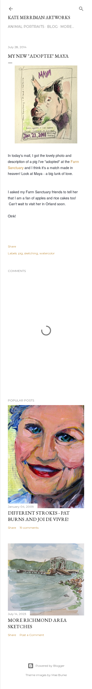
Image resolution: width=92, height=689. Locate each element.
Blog (52, 26)
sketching (31, 253)
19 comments (29, 527)
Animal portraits (26, 26)
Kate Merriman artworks (39, 17)
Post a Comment (32, 635)
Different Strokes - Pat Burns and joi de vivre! (39, 516)
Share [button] (12, 246)
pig (20, 253)
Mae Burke (59, 675)
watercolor (47, 253)
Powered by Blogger (50, 665)
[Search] (81, 7)
